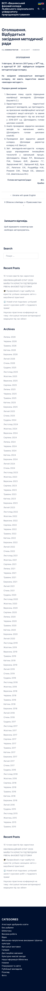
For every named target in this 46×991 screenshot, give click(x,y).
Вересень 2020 (11, 608)
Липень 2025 (10, 389)
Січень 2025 (9, 415)
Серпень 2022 (10, 525)
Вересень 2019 (10, 652)
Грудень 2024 (10, 420)
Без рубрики (8, 927)
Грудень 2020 (10, 595)
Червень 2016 (10, 787)
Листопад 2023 (11, 472)
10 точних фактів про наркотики (19, 276)
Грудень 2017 (10, 721)
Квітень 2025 (10, 402)
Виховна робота (9, 934)
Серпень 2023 (10, 485)
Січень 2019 (9, 673)
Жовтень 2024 (10, 429)
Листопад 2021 (11, 555)
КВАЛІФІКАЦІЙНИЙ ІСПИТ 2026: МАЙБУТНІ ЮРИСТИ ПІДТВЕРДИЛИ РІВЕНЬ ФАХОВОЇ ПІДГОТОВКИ (20, 283)
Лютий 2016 (9, 805)
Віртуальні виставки (11, 946)
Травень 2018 (10, 700)
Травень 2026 (10, 346)
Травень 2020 (10, 625)
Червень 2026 (10, 341)
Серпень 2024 (10, 437)
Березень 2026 (11, 354)
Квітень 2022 (10, 538)
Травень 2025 (10, 398)
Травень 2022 (10, 533)
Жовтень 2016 (10, 778)
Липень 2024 (10, 442)
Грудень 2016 (10, 770)
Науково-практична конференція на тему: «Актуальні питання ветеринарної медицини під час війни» (22, 315)
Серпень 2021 (10, 564)
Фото (4, 975)
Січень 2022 (9, 551)
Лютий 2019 (9, 669)
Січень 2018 (9, 717)
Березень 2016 (10, 800)
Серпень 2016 (10, 783)
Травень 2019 (10, 656)
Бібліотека (6, 931)
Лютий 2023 (9, 507)
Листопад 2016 (11, 774)
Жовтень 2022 (10, 516)
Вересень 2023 (11, 481)
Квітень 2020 (10, 630)
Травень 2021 (10, 577)
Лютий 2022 (9, 547)
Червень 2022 (10, 529)
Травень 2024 (10, 450)
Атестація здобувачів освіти (15, 924)
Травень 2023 (10, 494)
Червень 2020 (10, 621)
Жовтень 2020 (10, 603)
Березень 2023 (11, 503)
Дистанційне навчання (12, 953)
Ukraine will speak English (24, 195)
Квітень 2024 (10, 455)
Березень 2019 (10, 665)
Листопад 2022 (11, 512)
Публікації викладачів (12, 969)
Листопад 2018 (11, 682)
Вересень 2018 (10, 691)
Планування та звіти (11, 966)
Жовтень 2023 (10, 477)
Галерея (5, 950)
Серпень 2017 (10, 739)
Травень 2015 (10, 826)
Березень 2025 (11, 407)
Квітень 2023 (10, 498)
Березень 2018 (10, 708)
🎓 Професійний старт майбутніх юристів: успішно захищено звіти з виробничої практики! (20, 294)
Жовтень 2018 (10, 686)
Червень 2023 (10, 490)
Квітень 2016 (9, 796)
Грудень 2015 (10, 809)
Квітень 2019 (9, 660)
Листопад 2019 (11, 643)
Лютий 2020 (9, 638)
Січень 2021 (9, 590)
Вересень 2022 (11, 520)
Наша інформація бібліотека (15, 959)
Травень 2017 (10, 748)
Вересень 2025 (11, 380)
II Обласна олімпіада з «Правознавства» (23, 202)
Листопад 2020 (11, 599)
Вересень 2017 (10, 735)
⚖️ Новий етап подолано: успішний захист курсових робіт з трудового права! (20, 305)
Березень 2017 (10, 756)
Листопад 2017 (10, 726)
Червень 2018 (10, 695)
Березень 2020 (11, 634)
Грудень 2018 (10, 678)
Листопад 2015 (11, 813)
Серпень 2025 (10, 385)
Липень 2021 (9, 568)
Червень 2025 (10, 394)
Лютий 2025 (9, 411)
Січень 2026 (9, 363)
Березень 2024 (11, 459)
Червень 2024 (10, 446)
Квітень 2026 (10, 350)
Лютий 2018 (9, 713)
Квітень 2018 (9, 704)
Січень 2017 (9, 765)
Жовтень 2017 (10, 730)
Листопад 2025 (11, 372)
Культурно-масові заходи (14, 956)
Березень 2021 (10, 582)
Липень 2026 (10, 337)
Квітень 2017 (9, 752)
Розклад (5, 972)
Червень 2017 (10, 743)
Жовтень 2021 (10, 560)
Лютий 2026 (9, 359)
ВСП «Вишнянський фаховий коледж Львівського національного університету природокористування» (18, 9)
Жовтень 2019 (10, 647)
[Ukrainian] (39, 3)
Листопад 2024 (11, 424)
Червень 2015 (10, 822)
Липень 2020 (10, 617)
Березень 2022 (11, 542)
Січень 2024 (9, 468)
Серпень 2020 (10, 612)
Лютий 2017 (9, 761)
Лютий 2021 (9, 586)
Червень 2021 (10, 573)
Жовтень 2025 (10, 376)
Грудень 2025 (10, 367)
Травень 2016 (10, 791)
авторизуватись (21, 230)
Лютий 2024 (9, 463)
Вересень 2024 (11, 433)
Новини (36, 50)
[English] (42, 3)
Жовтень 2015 (10, 818)
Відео (4, 937)
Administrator (11, 50)
